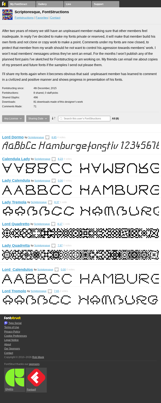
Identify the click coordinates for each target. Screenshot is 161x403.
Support (98, 4)
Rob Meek (38, 357)
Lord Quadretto (16, 224)
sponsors (34, 364)
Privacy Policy (12, 331)
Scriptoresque (36, 137)
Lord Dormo (13, 137)
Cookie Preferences (15, 335)
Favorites (42, 17)
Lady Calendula (16, 180)
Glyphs (9, 389)
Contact (55, 17)
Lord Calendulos (17, 269)
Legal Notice (11, 340)
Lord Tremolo (14, 291)
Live (68, 4)
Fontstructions (24, 17)
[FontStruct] (4, 4)
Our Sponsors (12, 348)
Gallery (42, 4)
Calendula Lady (16, 159)
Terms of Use (11, 327)
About (7, 344)
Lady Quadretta (16, 245)
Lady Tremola (14, 202)
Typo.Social (15, 323)
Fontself (31, 389)
